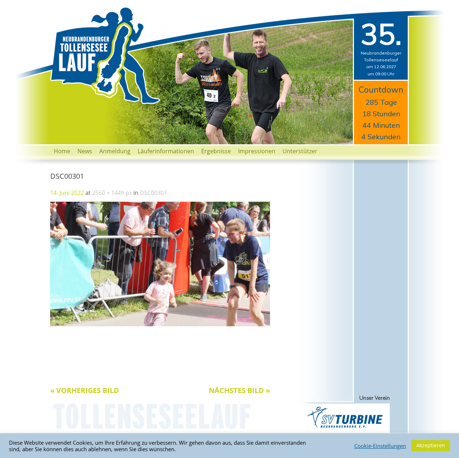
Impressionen (256, 151)
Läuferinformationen (166, 151)
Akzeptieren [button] (430, 445)
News (84, 151)
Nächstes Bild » (239, 390)
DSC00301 (153, 193)
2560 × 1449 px (112, 193)
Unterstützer (300, 151)
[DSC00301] (160, 324)
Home (62, 151)
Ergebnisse (216, 151)
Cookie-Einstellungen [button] (380, 446)
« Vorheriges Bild (84, 390)
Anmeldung (115, 151)
